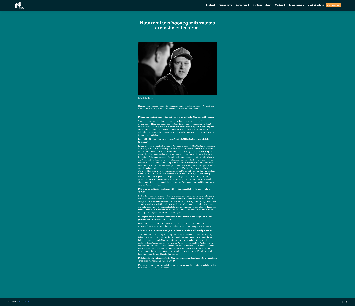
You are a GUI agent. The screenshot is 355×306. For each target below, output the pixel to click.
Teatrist (210, 5)
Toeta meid (295, 5)
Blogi (268, 5)
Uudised (280, 5)
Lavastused (242, 5)
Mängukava (225, 5)
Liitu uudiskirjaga (333, 5)
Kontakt (257, 5)
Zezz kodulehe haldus (25, 301)
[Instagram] (346, 302)
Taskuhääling (316, 5)
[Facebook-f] (342, 302)
